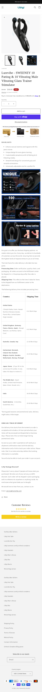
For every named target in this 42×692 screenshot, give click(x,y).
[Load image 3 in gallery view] (32, 60)
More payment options (21, 122)
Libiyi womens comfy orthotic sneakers (17, 546)
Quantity (4, 100)
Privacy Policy (8, 628)
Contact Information (11, 642)
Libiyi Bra (7, 559)
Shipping (4, 92)
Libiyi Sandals (8, 550)
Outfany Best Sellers (10, 532)
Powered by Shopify (24, 688)
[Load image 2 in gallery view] (21, 60)
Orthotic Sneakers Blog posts (13, 647)
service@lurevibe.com (14, 491)
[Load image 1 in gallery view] (10, 60)
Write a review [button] (21, 517)
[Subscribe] (32, 659)
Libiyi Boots (8, 564)
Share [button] (6, 497)
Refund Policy (8, 637)
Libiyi (17, 688)
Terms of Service (9, 633)
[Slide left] (2, 61)
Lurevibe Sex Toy (9, 541)
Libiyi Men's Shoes (10, 555)
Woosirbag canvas (10, 569)
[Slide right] (40, 61)
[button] (2, 7)
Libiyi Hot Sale (8, 536)
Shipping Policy (9, 623)
